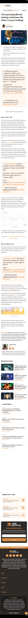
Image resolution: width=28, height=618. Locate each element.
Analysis (4, 443)
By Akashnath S (5, 448)
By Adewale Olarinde (19, 380)
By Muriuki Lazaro (19, 370)
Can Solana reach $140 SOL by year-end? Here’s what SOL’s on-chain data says (13, 437)
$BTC (8, 82)
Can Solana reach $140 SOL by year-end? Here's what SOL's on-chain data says (21, 396)
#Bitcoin (9, 164)
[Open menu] (2, 6)
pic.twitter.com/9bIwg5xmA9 (13, 185)
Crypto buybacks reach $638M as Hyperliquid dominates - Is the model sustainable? (21, 367)
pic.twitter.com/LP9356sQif (13, 93)
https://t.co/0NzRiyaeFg (16, 270)
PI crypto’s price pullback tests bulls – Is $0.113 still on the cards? (12, 445)
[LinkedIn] (13, 349)
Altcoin (16, 364)
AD (26, 0)
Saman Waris (9, 26)
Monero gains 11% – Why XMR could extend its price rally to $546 (13, 428)
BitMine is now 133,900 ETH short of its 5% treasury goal (21, 377)
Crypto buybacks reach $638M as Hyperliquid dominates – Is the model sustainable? (11, 410)
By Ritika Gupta (18, 399)
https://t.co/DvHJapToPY (16, 182)
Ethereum (17, 373)
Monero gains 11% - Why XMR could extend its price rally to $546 (21, 386)
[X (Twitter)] (10, 349)
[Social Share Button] (26, 613)
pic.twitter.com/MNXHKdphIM (13, 272)
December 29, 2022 (10, 104)
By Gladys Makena (19, 389)
